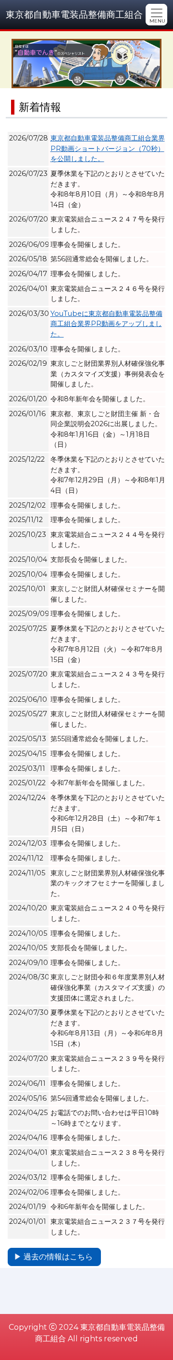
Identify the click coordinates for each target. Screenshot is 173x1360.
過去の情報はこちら (58, 1256)
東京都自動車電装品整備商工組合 (74, 14)
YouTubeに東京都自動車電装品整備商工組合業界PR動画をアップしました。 (106, 323)
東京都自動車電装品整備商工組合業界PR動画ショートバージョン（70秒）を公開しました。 (107, 148)
